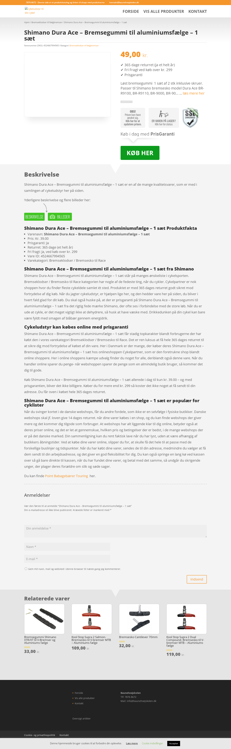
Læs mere (132, 743)
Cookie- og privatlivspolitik (39, 735)
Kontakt (197, 12)
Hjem (27, 22)
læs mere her (194, 93)
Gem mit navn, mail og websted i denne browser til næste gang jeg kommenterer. (74, 569)
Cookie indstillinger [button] (152, 743)
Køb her (140, 153)
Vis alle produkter (163, 12)
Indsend (196, 579)
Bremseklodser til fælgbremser (46, 22)
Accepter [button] (173, 743)
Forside (131, 12)
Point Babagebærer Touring (66, 476)
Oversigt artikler (81, 718)
